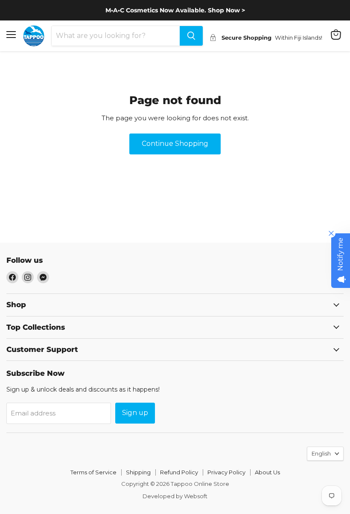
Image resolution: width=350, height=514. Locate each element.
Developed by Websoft (175, 496)
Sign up (135, 413)
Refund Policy (179, 472)
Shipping (138, 472)
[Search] (191, 36)
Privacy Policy (226, 472)
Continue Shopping (175, 143)
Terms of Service (93, 472)
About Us (267, 472)
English (321, 453)
